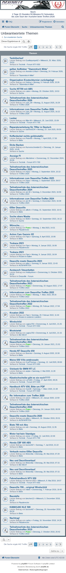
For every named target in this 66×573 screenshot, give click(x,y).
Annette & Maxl (32, 71)
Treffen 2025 (24, 174)
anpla (28, 371)
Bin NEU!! (23, 335)
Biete (21, 140)
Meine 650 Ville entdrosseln (24, 360)
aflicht (28, 210)
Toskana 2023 (17, 243)
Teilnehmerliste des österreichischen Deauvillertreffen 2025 (29, 168)
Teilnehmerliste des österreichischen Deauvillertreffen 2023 (29, 282)
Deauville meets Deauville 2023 (26, 261)
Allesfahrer (30, 158)
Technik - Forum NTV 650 (29, 64)
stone (28, 436)
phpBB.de (45, 567)
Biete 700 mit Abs (19, 425)
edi (27, 427)
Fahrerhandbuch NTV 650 (23, 478)
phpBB (24, 564)
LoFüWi (29, 380)
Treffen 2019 (24, 534)
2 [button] (39, 47)
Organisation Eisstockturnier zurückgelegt (32, 80)
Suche (21, 93)
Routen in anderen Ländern (30, 317)
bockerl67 (30, 445)
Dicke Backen (17, 145)
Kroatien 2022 (17, 312)
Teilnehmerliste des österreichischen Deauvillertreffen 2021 (29, 340)
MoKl (28, 219)
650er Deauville (18, 207)
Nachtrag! (15, 518)
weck (28, 398)
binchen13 (30, 498)
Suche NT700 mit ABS (21, 89)
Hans (28, 172)
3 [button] (43, 47)
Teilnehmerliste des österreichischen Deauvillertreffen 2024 (29, 188)
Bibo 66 (29, 120)
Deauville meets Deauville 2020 (26, 416)
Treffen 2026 (24, 105)
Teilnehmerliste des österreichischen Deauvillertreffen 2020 (29, 405)
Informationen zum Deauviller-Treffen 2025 (32, 178)
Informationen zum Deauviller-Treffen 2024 (32, 198)
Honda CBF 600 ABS (20, 442)
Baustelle (14, 496)
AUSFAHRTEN (25, 265)
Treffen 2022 (24, 297)
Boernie (29, 353)
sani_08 (29, 103)
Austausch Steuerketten (22, 270)
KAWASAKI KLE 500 (20, 507)
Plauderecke (24, 230)
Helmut (28, 82)
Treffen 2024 (24, 194)
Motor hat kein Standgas (22, 433)
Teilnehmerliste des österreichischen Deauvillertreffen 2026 (29, 99)
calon (28, 91)
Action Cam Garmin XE (22, 234)
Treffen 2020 (24, 400)
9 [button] (56, 47)
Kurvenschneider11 (34, 147)
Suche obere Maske (20, 216)
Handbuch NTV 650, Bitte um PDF (27, 386)
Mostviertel (15, 330)
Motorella (29, 454)
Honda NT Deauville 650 (22, 351)
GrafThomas (31, 362)
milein (28, 490)
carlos (28, 520)
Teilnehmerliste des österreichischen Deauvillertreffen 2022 (29, 302)
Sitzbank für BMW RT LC (23, 369)
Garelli (28, 389)
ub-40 (28, 192)
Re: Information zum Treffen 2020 (27, 395)
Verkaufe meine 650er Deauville (26, 451)
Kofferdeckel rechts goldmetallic (26, 136)
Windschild (15, 321)
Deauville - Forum (26, 276)
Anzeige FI (15, 156)
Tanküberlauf (16, 58)
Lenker (13, 118)
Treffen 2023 (24, 288)
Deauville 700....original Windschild (28, 487)
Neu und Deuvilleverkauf (22, 460)
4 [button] (46, 47)
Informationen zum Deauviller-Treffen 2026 (32, 109)
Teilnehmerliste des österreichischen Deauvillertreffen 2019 (29, 528)
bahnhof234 (30, 129)
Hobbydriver (31, 272)
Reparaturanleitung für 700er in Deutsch (30, 127)
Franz (28, 228)
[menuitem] (9, 22)
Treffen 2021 (24, 346)
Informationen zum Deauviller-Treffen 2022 (32, 292)
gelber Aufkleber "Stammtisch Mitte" (29, 69)
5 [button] (50, 47)
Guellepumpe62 (32, 60)
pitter (28, 263)
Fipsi (28, 237)
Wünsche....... (17, 225)
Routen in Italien (25, 256)
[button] (30, 47)
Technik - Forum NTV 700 (29, 122)
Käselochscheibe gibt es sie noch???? (30, 377)
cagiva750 (30, 324)
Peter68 (29, 138)
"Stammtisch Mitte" (26, 75)
